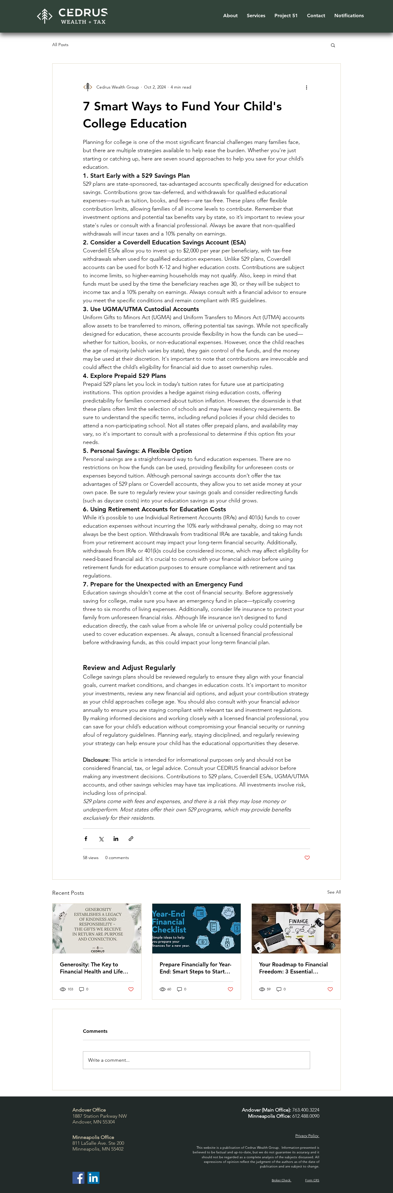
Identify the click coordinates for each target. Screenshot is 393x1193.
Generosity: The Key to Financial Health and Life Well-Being (91, 968)
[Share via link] (131, 839)
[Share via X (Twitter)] (101, 839)
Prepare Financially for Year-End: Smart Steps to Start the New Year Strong (196, 968)
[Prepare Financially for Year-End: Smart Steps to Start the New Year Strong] (196, 928)
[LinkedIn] (93, 1178)
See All (334, 892)
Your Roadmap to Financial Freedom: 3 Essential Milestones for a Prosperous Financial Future (295, 968)
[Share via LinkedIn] (116, 839)
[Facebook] (78, 1178)
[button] (230, 15)
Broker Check (281, 1180)
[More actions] (306, 87)
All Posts (60, 44)
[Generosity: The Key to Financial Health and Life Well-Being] (97, 928)
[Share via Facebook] (86, 839)
